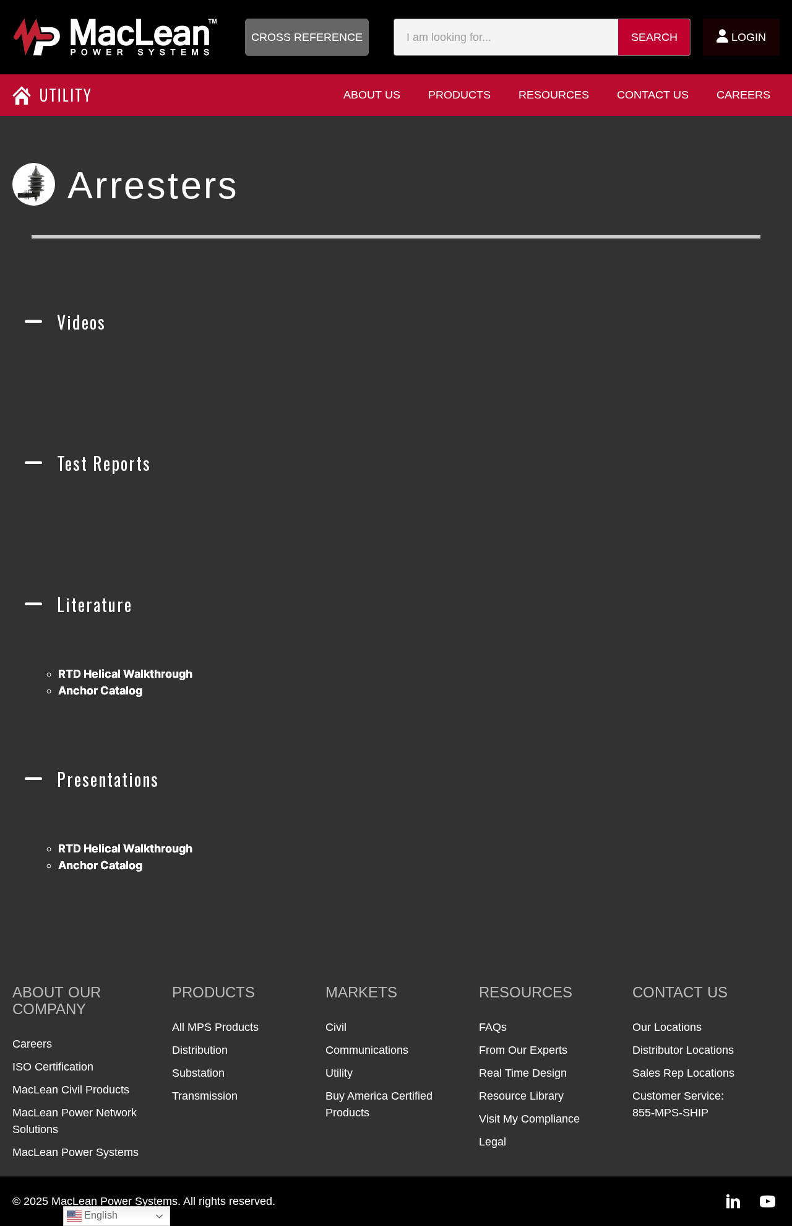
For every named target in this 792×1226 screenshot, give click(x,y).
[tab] (396, 335)
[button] (307, 37)
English (100, 1215)
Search (654, 37)
